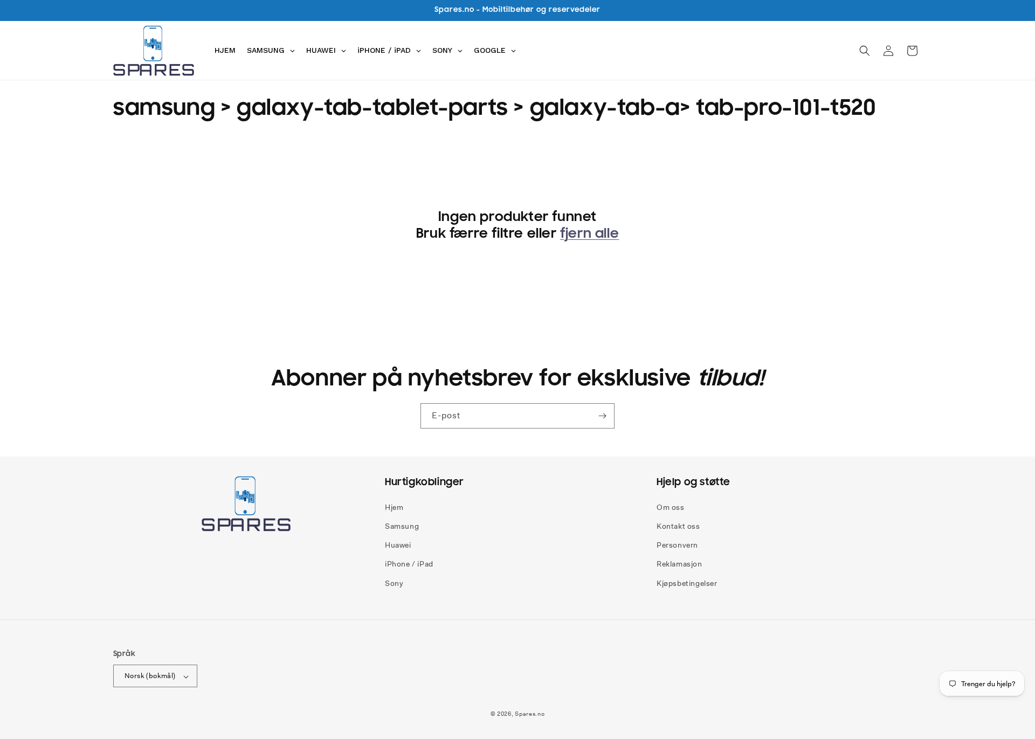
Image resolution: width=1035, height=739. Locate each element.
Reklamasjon (679, 564)
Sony (394, 583)
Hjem (394, 507)
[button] (865, 51)
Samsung (402, 525)
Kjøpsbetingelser (687, 583)
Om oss (671, 507)
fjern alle (589, 233)
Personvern (677, 545)
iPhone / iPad (409, 564)
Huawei (398, 545)
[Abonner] (602, 416)
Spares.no (529, 714)
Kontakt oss (678, 525)
